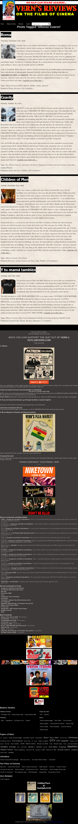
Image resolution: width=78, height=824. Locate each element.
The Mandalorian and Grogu (8, 620)
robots (18, 747)
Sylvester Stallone (66, 726)
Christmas (73, 737)
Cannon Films (63, 738)
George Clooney (60, 165)
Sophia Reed (4, 581)
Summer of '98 (30, 750)
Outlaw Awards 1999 (17, 714)
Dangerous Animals (6, 610)
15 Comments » (53, 260)
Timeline (27, 720)
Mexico (26, 85)
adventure (5, 737)
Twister (3, 629)
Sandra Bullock (6, 167)
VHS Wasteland (32, 772)
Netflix (32, 85)
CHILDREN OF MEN (9, 75)
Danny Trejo (27, 741)
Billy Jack (3, 767)
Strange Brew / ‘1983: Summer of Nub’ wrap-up (14, 608)
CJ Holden (4, 550)
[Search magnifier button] (49, 24)
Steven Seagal (44, 726)
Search (28, 24)
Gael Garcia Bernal (51, 318)
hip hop (7, 743)
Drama (10, 88)
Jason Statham (14, 743)
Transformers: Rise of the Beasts (10, 596)
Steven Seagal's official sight (58, 769)
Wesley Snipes (44, 729)
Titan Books (52, 759)
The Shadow (4, 598)
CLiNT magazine (5, 779)
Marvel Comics (31, 743)
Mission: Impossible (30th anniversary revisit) (13, 625)
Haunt (2, 612)
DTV (41, 714)
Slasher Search (6, 750)
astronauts (25, 165)
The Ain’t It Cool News (6, 772)
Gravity (7, 97)
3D (6, 165)
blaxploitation (38, 738)
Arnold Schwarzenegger (46, 720)
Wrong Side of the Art (54, 772)
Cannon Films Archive (14, 767)
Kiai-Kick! (52, 767)
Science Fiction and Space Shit (27, 260)
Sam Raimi (24, 747)
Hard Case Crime (25, 759)
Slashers (46, 714)
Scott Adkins (53, 747)
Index (2, 720)
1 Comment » (47, 320)
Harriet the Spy (5, 627)
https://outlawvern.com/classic (55, 822)
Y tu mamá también (18, 269)
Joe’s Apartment (5, 601)
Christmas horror (5, 741)
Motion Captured (19, 769)
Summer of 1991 (51, 750)
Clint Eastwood (67, 720)
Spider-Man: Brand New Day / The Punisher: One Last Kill (17, 603)
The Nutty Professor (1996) (8, 632)
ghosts (2, 743)
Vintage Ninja (42, 772)
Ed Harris (34, 165)
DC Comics (34, 741)
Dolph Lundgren (44, 723)
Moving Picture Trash (32, 769)
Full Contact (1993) (11, 572)
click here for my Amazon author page (39, 391)
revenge (12, 747)
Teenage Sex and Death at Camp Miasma (17, 519)
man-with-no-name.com (6, 769)
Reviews (21, 24)
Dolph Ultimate (43, 767)
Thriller (24, 170)
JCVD (22, 743)
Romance (36, 320)
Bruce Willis (58, 720)
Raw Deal (14, 545)
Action (10, 170)
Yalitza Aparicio (42, 85)
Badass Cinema (11, 24)
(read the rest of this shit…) (33, 80)
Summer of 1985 (40, 750)
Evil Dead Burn (14, 581)
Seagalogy (62, 747)
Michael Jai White (42, 743)
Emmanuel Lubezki (46, 165)
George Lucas (74, 741)
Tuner (2, 595)
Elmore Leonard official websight (9, 759)
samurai (45, 747)
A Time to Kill (4, 607)
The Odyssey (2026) (6, 624)
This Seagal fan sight (20, 772)
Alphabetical (9, 720)
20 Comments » (28, 88)
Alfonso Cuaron (11, 85)
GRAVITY (24, 75)
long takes (71, 165)
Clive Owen (22, 258)
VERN (2, 519)
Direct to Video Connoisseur (29, 767)
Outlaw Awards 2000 (30, 714)
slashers (72, 746)
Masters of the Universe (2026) (9, 605)
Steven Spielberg (54, 726)
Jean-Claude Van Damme (57, 723)
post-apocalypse (73, 743)
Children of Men (14, 179)
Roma (6, 34)
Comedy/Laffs (13, 320)
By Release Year (19, 720)
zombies (11, 752)
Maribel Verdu (64, 318)
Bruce (46, 738)
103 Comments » (34, 170)
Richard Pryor (44, 769)
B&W (20, 85)
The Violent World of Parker (39, 759)
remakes (4, 747)
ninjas (64, 743)
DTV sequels (62, 741)
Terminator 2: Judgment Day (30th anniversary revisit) (16, 600)
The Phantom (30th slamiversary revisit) (23, 533)
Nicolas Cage (69, 723)
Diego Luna (22, 318)
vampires (74, 750)
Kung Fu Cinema (61, 767)
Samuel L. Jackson (35, 747)
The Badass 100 (5, 714)
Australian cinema (28, 738)
